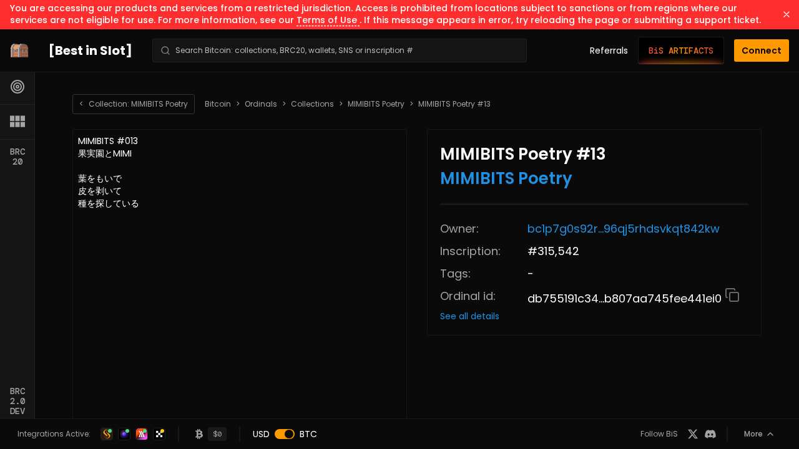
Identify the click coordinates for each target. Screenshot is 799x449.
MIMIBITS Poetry (376, 104)
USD (261, 434)
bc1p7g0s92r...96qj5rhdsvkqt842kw (623, 228)
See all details (469, 316)
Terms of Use (328, 20)
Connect (762, 50)
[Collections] (17, 121)
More (753, 433)
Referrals (609, 50)
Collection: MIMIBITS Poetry (133, 104)
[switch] (285, 434)
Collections (312, 104)
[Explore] (17, 86)
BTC (308, 434)
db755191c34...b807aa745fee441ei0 (626, 298)
